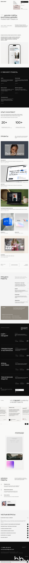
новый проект (22, 5)
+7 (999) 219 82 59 (6, 547)
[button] (7, 79)
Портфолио (14, 2)
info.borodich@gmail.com (7, 549)
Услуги (14, 1)
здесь (20, 561)
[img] (3, 1)
